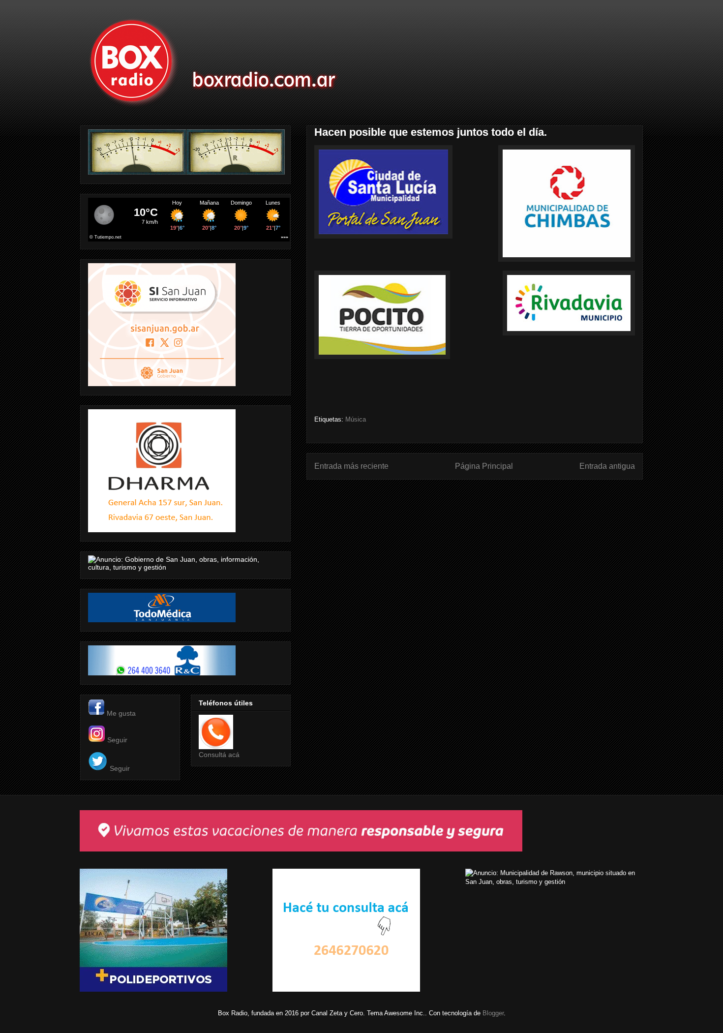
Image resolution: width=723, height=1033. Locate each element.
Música (355, 419)
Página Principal (484, 466)
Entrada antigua (607, 466)
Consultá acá (219, 755)
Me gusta (121, 713)
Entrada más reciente (351, 466)
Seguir (117, 740)
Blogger (493, 1013)
